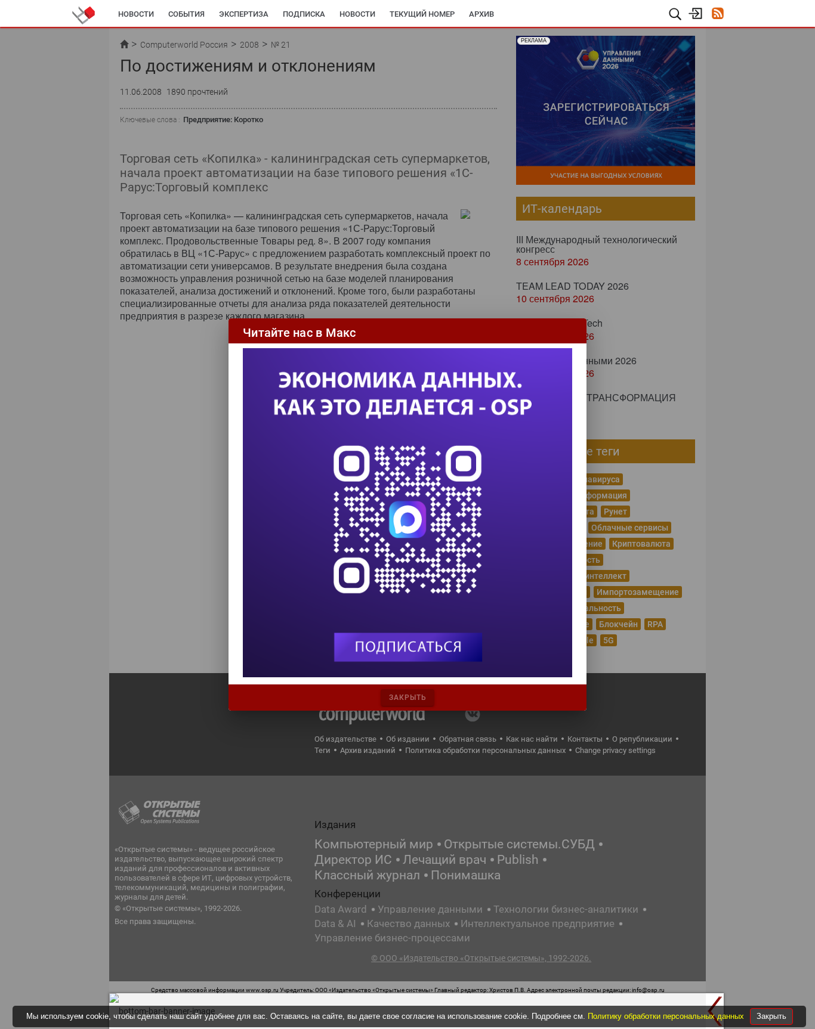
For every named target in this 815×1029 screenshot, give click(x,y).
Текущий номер (422, 14)
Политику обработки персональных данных (667, 1016)
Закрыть (771, 1016)
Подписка (304, 14)
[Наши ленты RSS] (717, 14)
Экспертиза (243, 14)
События (186, 14)
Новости (136, 14)
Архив (481, 14)
